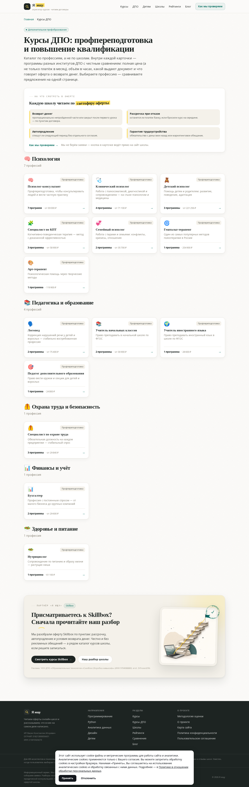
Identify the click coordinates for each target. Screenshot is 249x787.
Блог (188, 6)
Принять (67, 778)
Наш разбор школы (95, 659)
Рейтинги (175, 6)
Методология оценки (190, 716)
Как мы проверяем (210, 6)
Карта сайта (184, 727)
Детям (147, 6)
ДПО (135, 6)
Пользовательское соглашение (196, 738)
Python (92, 722)
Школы (159, 6)
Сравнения (139, 738)
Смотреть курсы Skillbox (53, 659)
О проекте (183, 722)
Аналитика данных (99, 727)
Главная (29, 19)
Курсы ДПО (139, 722)
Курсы (124, 6)
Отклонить (88, 778)
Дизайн (92, 733)
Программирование (100, 716)
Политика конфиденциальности (197, 733)
